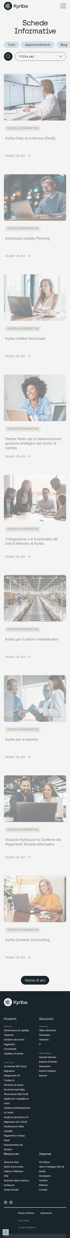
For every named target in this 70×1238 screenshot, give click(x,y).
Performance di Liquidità (16, 1030)
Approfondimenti (38, 44)
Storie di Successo (13, 1167)
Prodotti (8, 1027)
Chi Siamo (44, 1162)
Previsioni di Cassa (13, 1085)
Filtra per (26, 56)
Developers (45, 1176)
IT (40, 1044)
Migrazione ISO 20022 (15, 1122)
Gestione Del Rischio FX (16, 1117)
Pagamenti (9, 1044)
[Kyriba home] (16, 6)
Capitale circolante (13, 1054)
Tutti (11, 44)
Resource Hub (11, 1162)
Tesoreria (9, 1035)
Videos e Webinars (13, 1171)
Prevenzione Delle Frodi (16, 1094)
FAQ (6, 1176)
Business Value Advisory (16, 1181)
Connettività (10, 1049)
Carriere (43, 1181)
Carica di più (35, 980)
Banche (43, 1076)
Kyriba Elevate (11, 1190)
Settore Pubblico (47, 1071)
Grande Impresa (47, 1057)
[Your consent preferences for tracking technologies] (6, 1232)
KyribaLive (9, 1185)
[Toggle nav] (63, 6)
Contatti (43, 1190)
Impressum (46, 1213)
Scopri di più (15, 155)
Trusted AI (9, 1080)
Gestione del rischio (14, 1040)
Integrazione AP (12, 1076)
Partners (43, 1185)
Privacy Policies (26, 1213)
